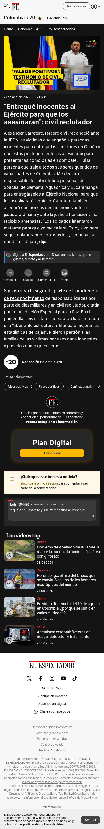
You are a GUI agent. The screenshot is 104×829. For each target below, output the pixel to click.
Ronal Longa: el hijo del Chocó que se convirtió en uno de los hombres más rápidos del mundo (66, 580)
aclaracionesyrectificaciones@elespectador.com (52, 782)
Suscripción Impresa (52, 696)
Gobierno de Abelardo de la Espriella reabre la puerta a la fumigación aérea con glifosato (68, 552)
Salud (41, 627)
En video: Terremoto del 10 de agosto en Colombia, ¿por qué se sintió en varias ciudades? (68, 608)
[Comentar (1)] (46, 273)
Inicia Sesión (76, 6)
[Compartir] (10, 273)
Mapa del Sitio (52, 688)
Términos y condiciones (52, 733)
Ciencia (42, 599)
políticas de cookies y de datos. (43, 824)
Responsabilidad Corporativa (52, 727)
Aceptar (90, 820)
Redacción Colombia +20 (42, 362)
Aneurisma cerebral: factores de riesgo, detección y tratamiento (64, 634)
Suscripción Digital (52, 704)
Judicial (42, 542)
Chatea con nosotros (55, 712)
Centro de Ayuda (52, 744)
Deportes (43, 570)
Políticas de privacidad (52, 738)
